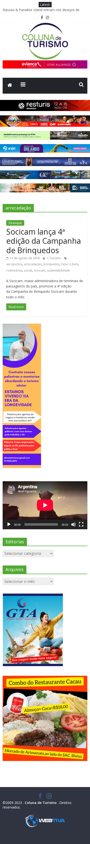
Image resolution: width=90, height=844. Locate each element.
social (28, 270)
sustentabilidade (58, 270)
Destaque (15, 223)
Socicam (39, 270)
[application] (45, 505)
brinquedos (51, 264)
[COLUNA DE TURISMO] (10, 86)
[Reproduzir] (8, 524)
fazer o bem (69, 264)
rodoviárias (14, 270)
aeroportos (14, 264)
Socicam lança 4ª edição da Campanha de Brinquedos (43, 240)
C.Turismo (54, 258)
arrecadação (33, 264)
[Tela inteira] (81, 524)
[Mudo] (73, 524)
